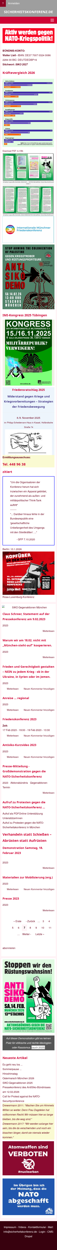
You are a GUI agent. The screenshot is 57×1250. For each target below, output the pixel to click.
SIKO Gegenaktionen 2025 (18, 1083)
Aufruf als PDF (11, 813)
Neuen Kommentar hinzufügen (39, 688)
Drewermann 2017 (13, 1123)
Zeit (5, 725)
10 (43, 927)
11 (51, 927)
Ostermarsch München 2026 (18, 1078)
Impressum (10, 1227)
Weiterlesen (48, 631)
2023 (5, 625)
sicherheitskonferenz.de (28, 11)
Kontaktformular (37, 1227)
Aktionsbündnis (19, 783)
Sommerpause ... (12, 1069)
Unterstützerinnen (12, 818)
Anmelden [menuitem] (14, 3)
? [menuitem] (3, 3)
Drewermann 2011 (13, 1105)
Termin (6, 787)
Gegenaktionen (38, 783)
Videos (22, 1227)
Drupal (28, 1236)
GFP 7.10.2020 (26, 539)
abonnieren (9, 948)
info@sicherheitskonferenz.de (20, 1231)
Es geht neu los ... (12, 1064)
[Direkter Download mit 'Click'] (28, 184)
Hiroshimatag (10, 1073)
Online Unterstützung (31, 813)
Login (42, 1231)
